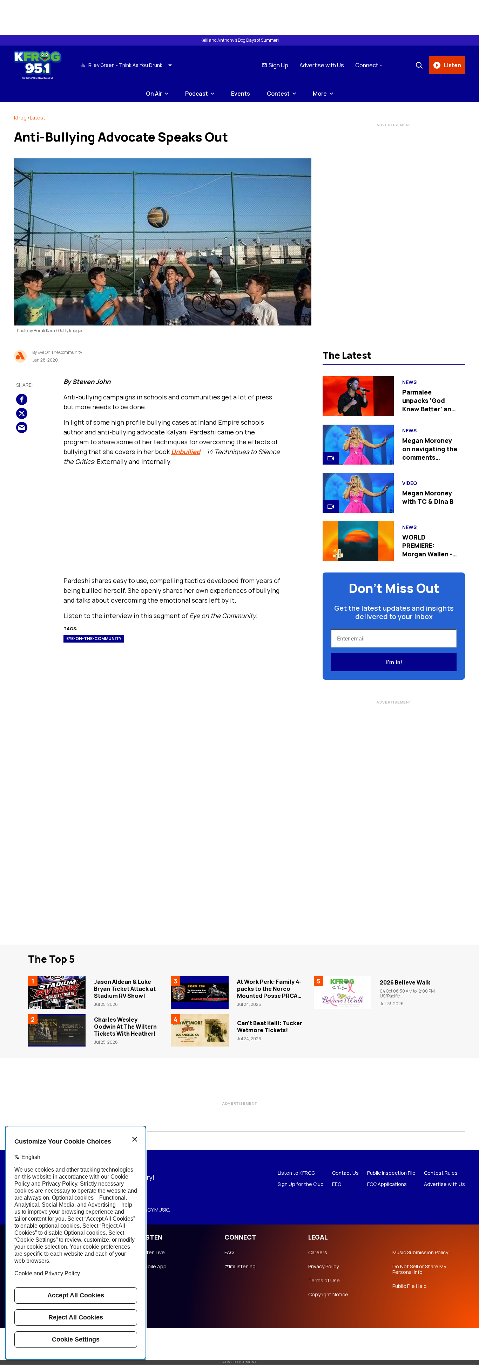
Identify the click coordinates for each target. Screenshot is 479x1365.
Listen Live (152, 1252)
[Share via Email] (21, 427)
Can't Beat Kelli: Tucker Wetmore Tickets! (269, 1026)
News (409, 382)
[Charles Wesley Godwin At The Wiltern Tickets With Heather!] (57, 1030)
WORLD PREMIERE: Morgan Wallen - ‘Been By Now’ (427, 550)
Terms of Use (324, 1280)
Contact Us (345, 1173)
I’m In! (394, 662)
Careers (317, 1252)
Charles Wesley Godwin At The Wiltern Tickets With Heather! (125, 1026)
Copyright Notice (328, 1294)
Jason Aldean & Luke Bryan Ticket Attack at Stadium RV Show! (125, 989)
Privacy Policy (323, 1266)
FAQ (229, 1252)
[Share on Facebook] (21, 399)
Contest (278, 93)
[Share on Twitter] (21, 413)
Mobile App (153, 1266)
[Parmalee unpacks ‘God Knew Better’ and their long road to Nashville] (358, 396)
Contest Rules (441, 1173)
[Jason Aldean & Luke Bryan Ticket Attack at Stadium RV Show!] (57, 992)
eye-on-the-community (93, 639)
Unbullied (185, 451)
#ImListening (240, 1266)
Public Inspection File (391, 1173)
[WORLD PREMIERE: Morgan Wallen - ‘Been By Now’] (358, 541)
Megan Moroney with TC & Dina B (427, 497)
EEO (336, 1184)
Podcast (196, 93)
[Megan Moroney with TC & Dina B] (358, 493)
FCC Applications (387, 1184)
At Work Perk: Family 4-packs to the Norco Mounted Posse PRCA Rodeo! (269, 992)
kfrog (20, 117)
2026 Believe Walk (405, 982)
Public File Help (409, 1286)
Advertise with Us (321, 65)
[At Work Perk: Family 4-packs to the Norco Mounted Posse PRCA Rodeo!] (199, 992)
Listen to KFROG (296, 1173)
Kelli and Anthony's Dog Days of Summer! (240, 40)
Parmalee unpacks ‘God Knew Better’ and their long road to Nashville (429, 409)
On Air (154, 93)
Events (240, 93)
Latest (37, 117)
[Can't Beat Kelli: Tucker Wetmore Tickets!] (199, 1030)
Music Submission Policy (420, 1252)
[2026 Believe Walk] (342, 992)
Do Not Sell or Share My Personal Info (419, 1269)
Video (409, 483)
